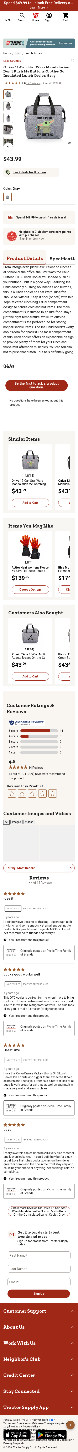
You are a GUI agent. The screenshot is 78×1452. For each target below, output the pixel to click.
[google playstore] (51, 1434)
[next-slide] (8, 146)
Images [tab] (16, 821)
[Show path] (17, 53)
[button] (47, 7)
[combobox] (43, 868)
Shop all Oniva (12, 60)
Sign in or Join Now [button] (32, 238)
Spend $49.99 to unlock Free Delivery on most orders (39, 3)
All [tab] (6, 821)
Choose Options (30, 589)
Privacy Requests (13, 1443)
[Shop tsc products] (39, 43)
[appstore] (17, 1434)
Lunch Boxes (33, 53)
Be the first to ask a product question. (37, 385)
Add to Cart (30, 502)
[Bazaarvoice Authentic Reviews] (27, 723)
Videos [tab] (29, 821)
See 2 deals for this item (29, 172)
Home (7, 53)
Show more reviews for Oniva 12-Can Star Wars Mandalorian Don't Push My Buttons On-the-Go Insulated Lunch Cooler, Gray (39, 1211)
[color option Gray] (7, 197)
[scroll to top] (70, 1425)
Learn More (37, 7)
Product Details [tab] (25, 258)
